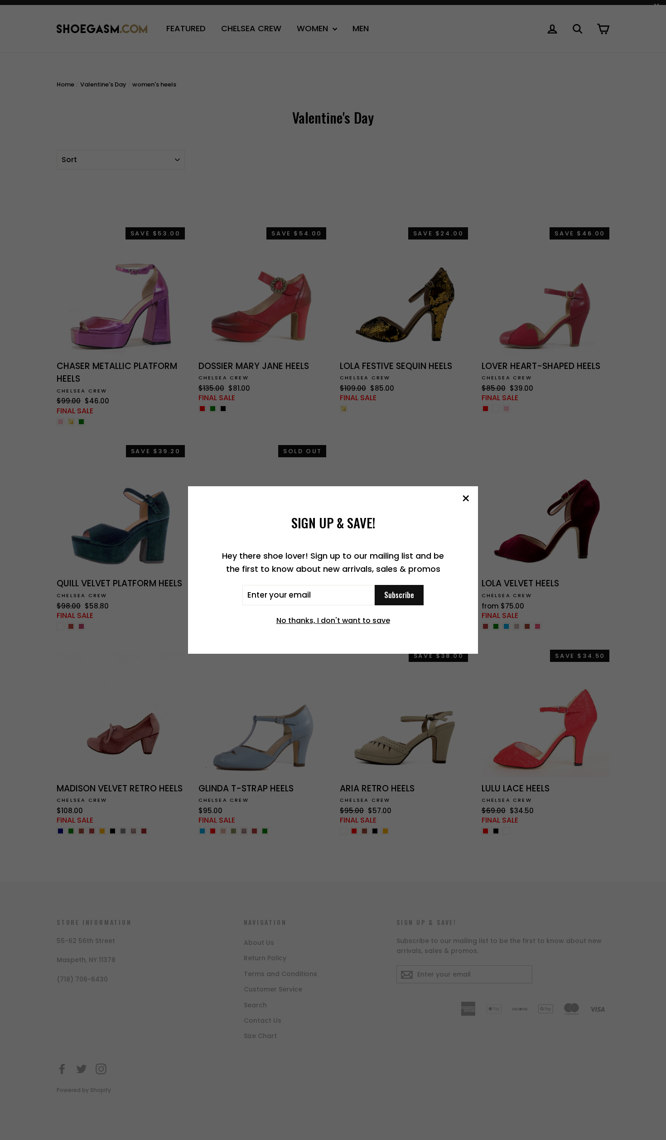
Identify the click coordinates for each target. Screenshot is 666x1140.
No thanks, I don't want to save (333, 620)
